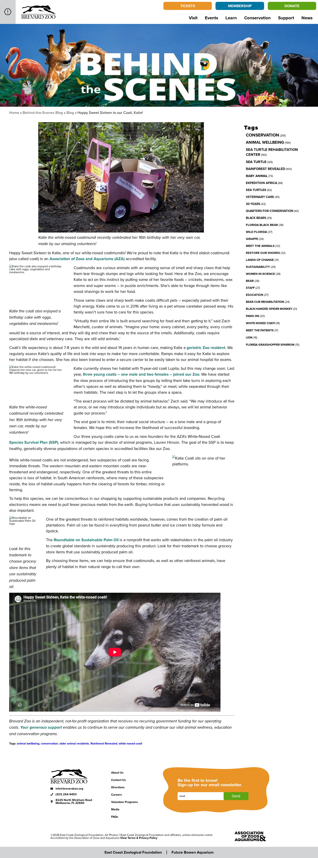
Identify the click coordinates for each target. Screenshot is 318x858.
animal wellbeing (28, 743)
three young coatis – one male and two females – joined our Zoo (141, 374)
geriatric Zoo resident (206, 347)
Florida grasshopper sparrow (270, 345)
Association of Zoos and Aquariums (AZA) (87, 259)
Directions (118, 787)
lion (249, 337)
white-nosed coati (130, 743)
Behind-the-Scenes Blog (43, 112)
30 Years (253, 204)
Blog (70, 112)
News (306, 18)
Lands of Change (260, 260)
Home (14, 112)
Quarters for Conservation (269, 211)
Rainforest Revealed (104, 743)
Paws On (252, 316)
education (254, 294)
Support (286, 18)
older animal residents (74, 743)
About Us (117, 772)
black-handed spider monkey (269, 309)
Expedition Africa (261, 182)
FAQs (114, 817)
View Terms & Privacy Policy (138, 838)
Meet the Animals (260, 246)
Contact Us (118, 780)
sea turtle (256, 161)
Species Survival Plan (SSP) (33, 442)
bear (250, 281)
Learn (231, 18)
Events (211, 18)
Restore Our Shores (263, 253)
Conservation (257, 18)
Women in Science (260, 274)
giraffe (252, 239)
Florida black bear (262, 225)
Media (115, 809)
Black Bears (256, 218)
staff (250, 288)
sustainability (258, 267)
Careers (116, 795)
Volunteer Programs (124, 802)
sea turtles (256, 189)
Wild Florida (256, 232)
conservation (49, 743)
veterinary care (260, 197)
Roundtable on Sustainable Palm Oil (86, 540)
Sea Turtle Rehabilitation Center (272, 152)
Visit (193, 18)
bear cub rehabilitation (265, 301)
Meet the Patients (260, 330)
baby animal (257, 175)
